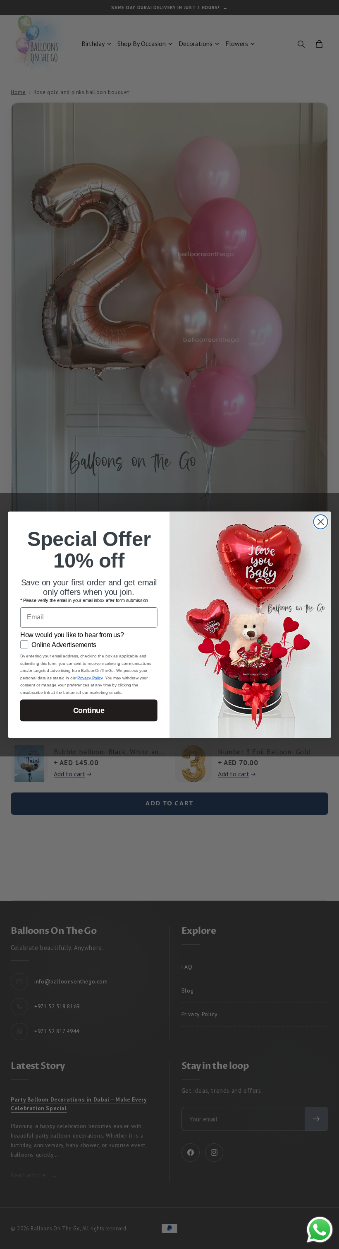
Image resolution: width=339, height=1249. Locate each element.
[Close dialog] (321, 522)
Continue (89, 710)
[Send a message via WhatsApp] (320, 1230)
